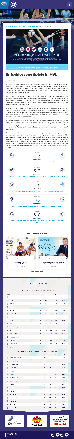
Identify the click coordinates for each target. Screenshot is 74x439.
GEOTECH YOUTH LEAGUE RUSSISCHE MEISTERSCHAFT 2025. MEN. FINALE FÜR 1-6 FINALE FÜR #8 (37, 191)
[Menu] (69, 4)
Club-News (22, 259)
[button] (2, 22)
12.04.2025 (37, 152)
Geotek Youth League (23, 66)
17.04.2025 (37, 211)
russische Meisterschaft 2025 (50, 68)
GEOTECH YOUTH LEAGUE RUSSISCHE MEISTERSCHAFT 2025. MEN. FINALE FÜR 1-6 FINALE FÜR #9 (37, 206)
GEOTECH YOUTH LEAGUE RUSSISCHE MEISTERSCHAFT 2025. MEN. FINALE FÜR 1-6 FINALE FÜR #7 (37, 176)
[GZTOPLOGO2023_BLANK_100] (12, 4)
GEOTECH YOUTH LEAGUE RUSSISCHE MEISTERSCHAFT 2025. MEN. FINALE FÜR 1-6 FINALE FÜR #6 (37, 162)
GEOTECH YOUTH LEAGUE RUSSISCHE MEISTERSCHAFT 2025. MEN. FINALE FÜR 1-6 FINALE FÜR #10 (37, 221)
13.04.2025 (37, 167)
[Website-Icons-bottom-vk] (62, 435)
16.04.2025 (37, 196)
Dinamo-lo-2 (35, 66)
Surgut (46, 67)
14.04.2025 (37, 182)
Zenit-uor (54, 66)
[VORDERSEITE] (66, 435)
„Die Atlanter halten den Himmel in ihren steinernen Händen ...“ (53, 263)
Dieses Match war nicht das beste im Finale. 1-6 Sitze (24, 68)
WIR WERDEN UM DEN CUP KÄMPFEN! (21, 263)
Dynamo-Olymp (45, 66)
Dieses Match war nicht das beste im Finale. (29, 67)
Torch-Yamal (53, 67)
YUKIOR (62, 68)
